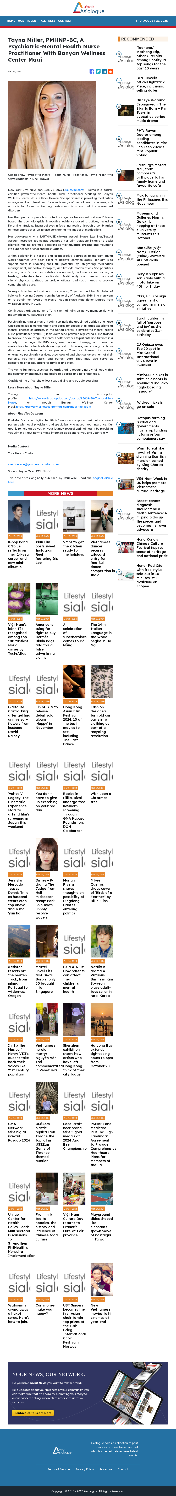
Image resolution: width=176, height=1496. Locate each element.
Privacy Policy (84, 1469)
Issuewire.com (73, 190)
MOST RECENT (28, 20)
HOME (11, 20)
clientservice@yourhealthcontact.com (33, 464)
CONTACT (65, 20)
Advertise (105, 1469)
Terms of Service (59, 1469)
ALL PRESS (48, 20)
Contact (123, 1469)
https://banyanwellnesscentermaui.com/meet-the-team (53, 406)
